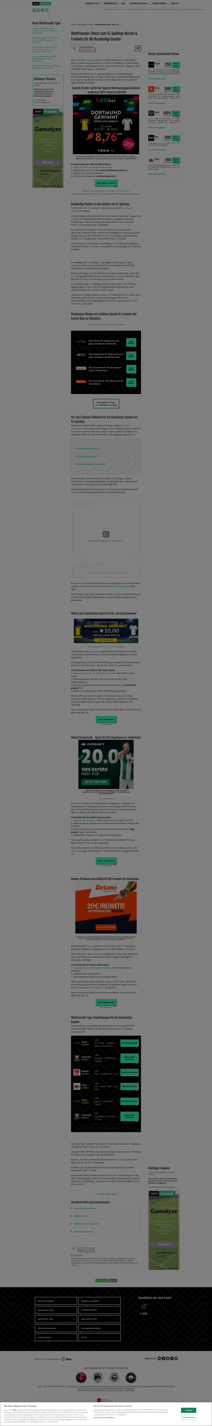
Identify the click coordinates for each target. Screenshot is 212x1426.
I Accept (188, 1410)
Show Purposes (189, 1417)
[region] (106, 1414)
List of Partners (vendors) (104, 1417)
